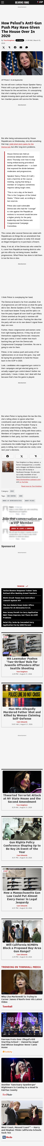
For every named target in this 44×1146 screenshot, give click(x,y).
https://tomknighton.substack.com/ (28, 479)
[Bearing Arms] (22, 2)
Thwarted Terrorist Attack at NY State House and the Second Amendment (22, 798)
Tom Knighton (9, 40)
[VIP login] (40, 2)
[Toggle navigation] (2, 2)
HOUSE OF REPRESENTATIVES (12, 501)
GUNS (20, 496)
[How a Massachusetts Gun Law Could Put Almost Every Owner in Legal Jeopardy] (22, 879)
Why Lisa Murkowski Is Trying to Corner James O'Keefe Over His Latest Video (21, 999)
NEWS (12, 491)
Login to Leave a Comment (22, 529)
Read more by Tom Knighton (31, 486)
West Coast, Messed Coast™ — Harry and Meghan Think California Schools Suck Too (21, 1130)
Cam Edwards (22, 722)
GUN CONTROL (11, 496)
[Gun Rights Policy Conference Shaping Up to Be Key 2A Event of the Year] (22, 829)
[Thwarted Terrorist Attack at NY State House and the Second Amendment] (22, 782)
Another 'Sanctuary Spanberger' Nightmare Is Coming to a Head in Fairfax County (19, 1087)
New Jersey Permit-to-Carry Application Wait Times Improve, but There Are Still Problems (20, 615)
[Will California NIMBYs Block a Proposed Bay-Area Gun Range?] (22, 931)
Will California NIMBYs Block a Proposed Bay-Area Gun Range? (22, 948)
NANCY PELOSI (29, 501)
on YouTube (23, 482)
